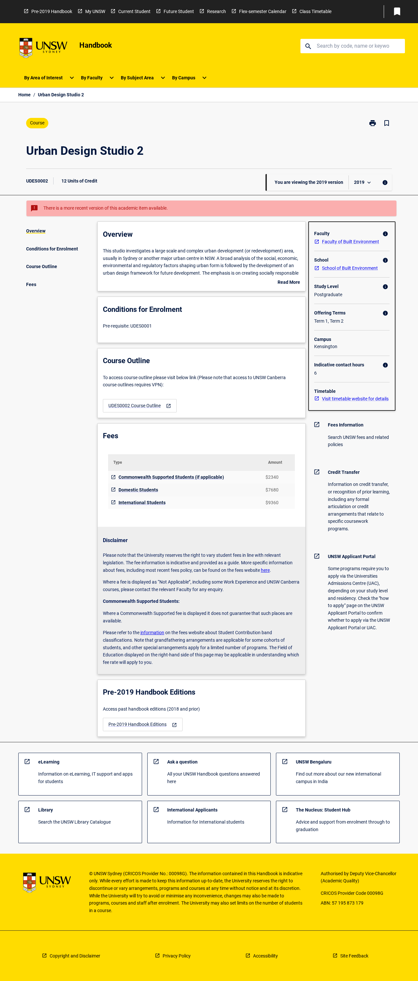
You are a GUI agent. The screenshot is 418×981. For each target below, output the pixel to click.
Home (24, 94)
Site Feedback (354, 955)
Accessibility (265, 955)
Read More (289, 283)
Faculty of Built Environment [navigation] (350, 241)
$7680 (272, 489)
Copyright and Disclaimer (75, 955)
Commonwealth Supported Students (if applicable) (171, 477)
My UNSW (95, 11)
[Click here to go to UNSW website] (43, 49)
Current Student (134, 11)
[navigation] (140, 405)
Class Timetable (315, 11)
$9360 (272, 502)
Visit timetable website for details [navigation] (355, 398)
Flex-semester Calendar (262, 11)
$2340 (272, 477)
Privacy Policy (177, 955)
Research (216, 11)
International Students (142, 502)
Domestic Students (138, 489)
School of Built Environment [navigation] (350, 268)
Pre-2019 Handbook (51, 11)
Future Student (179, 11)
